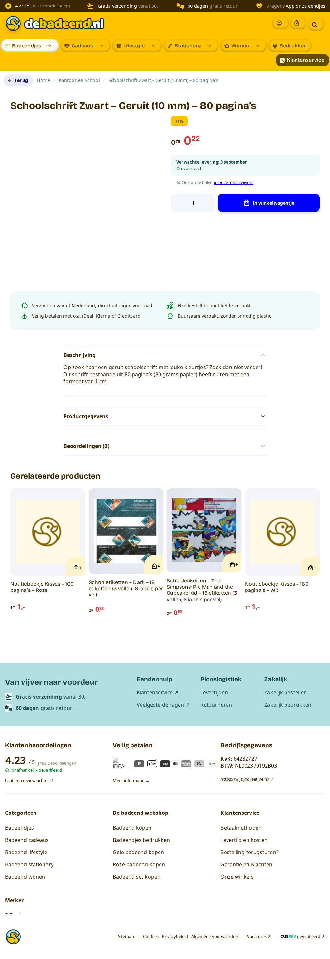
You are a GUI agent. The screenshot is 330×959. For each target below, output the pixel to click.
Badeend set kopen (136, 876)
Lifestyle (134, 46)
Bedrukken (293, 46)
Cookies (151, 936)
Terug (21, 80)
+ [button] (80, 568)
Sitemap (126, 936)
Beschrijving (79, 354)
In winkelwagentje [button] (274, 203)
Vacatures (257, 936)
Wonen (240, 46)
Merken (15, 900)
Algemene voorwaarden (214, 936)
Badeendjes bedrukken (141, 839)
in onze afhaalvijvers (233, 182)
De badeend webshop (140, 812)
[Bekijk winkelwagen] (298, 22)
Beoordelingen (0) (86, 445)
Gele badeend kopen (138, 852)
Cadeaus (82, 46)
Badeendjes (26, 46)
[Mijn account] (280, 22)
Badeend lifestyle (26, 852)
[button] (316, 24)
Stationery (188, 46)
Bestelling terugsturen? (249, 852)
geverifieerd (300, 936)
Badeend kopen (132, 827)
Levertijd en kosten (243, 839)
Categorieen (21, 812)
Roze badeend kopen (139, 864)
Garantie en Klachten (246, 864)
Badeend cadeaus (27, 839)
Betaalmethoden (240, 827)
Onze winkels (236, 876)
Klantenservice (305, 60)
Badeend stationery (29, 864)
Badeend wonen (25, 876)
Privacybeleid (175, 936)
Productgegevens (86, 416)
